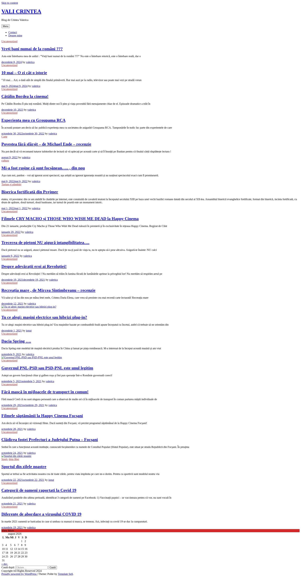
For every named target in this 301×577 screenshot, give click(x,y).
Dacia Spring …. (16, 341)
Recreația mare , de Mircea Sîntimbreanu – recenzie (48, 290)
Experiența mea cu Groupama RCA (33, 120)
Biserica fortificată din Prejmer (29, 192)
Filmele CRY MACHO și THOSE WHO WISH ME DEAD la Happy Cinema (70, 218)
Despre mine (15, 35)
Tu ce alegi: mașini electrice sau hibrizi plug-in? (44, 317)
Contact (12, 32)
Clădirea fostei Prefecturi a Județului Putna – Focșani (49, 439)
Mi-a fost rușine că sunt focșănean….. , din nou (43, 168)
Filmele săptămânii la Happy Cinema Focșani (42, 415)
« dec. (4, 564)
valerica (30, 62)
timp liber (14, 459)
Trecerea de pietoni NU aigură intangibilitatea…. (45, 242)
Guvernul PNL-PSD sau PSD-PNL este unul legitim (47, 368)
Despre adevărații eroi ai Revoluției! (34, 266)
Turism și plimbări (11, 184)
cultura (5, 160)
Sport (4, 459)
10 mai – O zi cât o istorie (24, 72)
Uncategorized (9, 41)
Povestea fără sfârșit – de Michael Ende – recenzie (46, 144)
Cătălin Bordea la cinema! (24, 96)
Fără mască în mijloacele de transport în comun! (44, 392)
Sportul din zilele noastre (23, 466)
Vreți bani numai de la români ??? (32, 49)
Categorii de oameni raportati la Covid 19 (38, 490)
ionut (29, 330)
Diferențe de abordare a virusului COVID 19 (41, 514)
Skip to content (9, 2)
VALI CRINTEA (21, 11)
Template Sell (65, 573)
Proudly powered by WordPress (19, 573)
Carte (4, 136)
